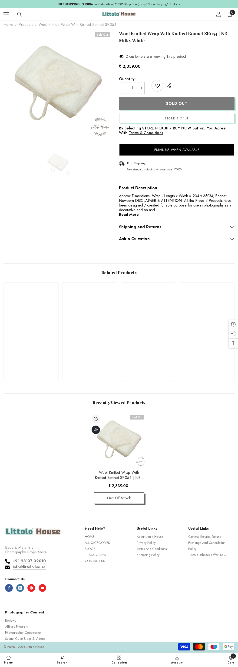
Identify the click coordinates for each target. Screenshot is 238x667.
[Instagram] (20, 588)
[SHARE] (167, 85)
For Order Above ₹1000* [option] (119, 4)
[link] (31, 362)
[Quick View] (96, 430)
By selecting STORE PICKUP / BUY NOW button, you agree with (172, 130)
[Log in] (218, 14)
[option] (57, 84)
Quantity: (127, 79)
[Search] (19, 14)
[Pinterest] (31, 588)
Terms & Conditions (146, 132)
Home (8, 24)
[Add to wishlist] (157, 85)
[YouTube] (42, 588)
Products (26, 24)
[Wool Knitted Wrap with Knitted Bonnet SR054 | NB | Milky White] (119, 440)
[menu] (6, 14)
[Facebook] (9, 588)
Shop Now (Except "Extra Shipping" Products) (152, 4)
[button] (177, 149)
